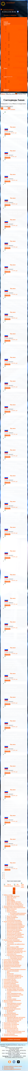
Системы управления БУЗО (14, 1032)
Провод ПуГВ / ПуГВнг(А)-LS (15, 904)
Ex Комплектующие (12, 938)
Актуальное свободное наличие (15, 26)
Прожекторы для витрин (10, 1022)
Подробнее (7, 134)
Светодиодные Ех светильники (18, 33)
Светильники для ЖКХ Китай (15, 976)
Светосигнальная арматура (11, 1028)
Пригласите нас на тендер (14, 88)
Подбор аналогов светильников (15, 71)
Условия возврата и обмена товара (13, 1066)
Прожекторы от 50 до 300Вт (17, 58)
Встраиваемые (11, 1010)
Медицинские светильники (11, 1014)
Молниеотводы (11, 918)
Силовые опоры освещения (17, 914)
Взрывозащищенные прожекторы (15, 40)
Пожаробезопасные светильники (12, 965)
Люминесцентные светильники (12, 1008)
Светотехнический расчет (14, 72)
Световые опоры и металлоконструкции (12, 29)
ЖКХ (8, 972)
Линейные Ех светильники (17, 34)
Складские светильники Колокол (15, 48)
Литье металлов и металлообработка (13, 906)
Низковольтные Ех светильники (18, 38)
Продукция (7, 24)
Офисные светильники (10, 1015)
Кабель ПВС (10, 899)
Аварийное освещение (10, 983)
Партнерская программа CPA (14, 86)
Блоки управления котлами (14, 993)
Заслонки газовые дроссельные (15, 989)
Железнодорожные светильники (12, 1000)
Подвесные (10, 1011)
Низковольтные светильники (11, 963)
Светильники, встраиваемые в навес (18, 66)
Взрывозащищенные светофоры (15, 927)
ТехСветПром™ (10, 2)
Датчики (9, 997)
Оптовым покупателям (13, 83)
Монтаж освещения (12, 74)
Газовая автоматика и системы (15, 994)
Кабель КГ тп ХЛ (11, 897)
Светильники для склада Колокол (13, 959)
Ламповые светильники (13, 931)
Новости (6, 90)
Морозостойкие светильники (11, 962)
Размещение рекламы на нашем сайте (17, 75)
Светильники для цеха (16, 52)
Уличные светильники (13, 43)
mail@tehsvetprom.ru (8, 9)
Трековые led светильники (11, 1035)
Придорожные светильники (17, 64)
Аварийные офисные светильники (16, 1017)
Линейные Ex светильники (14, 932)
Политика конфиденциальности (12, 1069)
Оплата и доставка (12, 78)
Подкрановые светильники (17, 51)
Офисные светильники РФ (14, 1020)
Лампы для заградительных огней (16, 1031)
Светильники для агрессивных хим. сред (18, 55)
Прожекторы (10, 57)
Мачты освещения (11, 909)
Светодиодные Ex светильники (15, 937)
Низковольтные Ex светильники (15, 934)
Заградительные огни (12, 1030)
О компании (7, 23)
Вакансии (9, 85)
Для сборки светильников (14, 1004)
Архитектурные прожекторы (17, 44)
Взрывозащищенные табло (14, 928)
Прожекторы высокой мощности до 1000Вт (18, 60)
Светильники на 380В (13, 947)
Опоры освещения (12, 911)
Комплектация (11, 910)
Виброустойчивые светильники (15, 948)
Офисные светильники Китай (15, 1018)
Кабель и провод (8, 894)
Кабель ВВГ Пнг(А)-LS (13, 896)
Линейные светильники (10, 1007)
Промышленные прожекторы (14, 949)
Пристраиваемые (11, 1013)
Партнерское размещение (16, 82)
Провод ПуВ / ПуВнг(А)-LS (14, 903)
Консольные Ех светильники (17, 37)
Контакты (6, 89)
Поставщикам (10, 79)
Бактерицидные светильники (11, 986)
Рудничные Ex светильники (14, 935)
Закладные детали (11, 916)
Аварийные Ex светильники (17, 36)
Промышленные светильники (15, 50)
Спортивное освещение (10, 980)
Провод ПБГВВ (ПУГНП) (14, 902)
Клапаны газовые (11, 999)
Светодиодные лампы (13, 1006)
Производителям (14, 81)
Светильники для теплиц (10, 1027)
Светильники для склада (10, 1025)
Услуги (5, 68)
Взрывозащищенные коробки (14, 924)
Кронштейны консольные (14, 920)
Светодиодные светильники (14, 955)
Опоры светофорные (12, 917)
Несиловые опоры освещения (18, 913)
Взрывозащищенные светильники (16, 31)
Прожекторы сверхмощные (14, 975)
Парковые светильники (16, 47)
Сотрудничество (8, 76)
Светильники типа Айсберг (11, 982)
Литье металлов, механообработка (16, 27)
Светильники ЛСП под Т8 (14, 977)
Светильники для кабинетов (11, 1024)
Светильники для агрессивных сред (16, 951)
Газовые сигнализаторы (13, 996)
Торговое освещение (9, 1034)
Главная (6, 22)
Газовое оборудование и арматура (13, 987)
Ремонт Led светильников (14, 69)
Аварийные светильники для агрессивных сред (14, 953)
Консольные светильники (17, 956)
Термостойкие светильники (11, 961)
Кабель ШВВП (11, 900)
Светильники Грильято (13, 1021)
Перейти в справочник (10, 15)
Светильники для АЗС (13, 62)
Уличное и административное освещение (15, 969)
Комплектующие (8, 1001)
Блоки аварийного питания (14, 1003)
